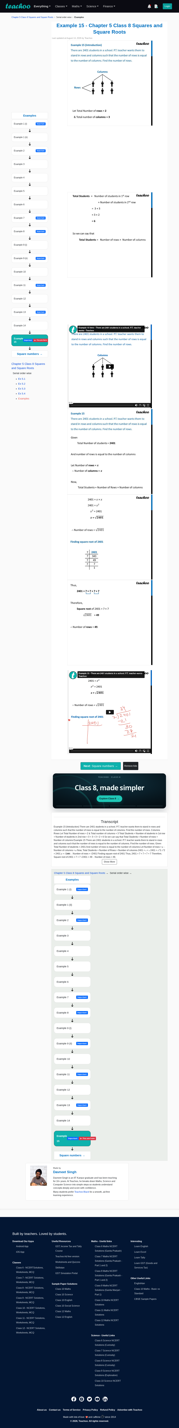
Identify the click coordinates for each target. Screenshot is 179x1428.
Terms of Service (72, 1410)
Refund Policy (107, 1410)
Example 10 (20, 272)
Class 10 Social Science (67, 1306)
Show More (109, 862)
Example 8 (29, 231)
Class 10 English (63, 1300)
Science (91, 6)
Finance (108, 6)
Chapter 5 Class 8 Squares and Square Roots (32, 17)
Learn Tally (139, 1257)
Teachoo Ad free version (67, 1256)
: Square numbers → (101, 766)
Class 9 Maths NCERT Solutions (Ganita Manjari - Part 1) (108, 1290)
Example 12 (20, 298)
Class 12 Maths (63, 1311)
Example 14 (20, 325)
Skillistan (59, 1267)
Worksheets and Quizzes (67, 1262)
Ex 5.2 (21, 383)
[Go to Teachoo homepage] (17, 6)
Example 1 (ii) (21, 137)
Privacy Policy (90, 1410)
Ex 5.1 (21, 378)
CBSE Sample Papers (145, 1299)
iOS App (20, 1252)
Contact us (55, 1410)
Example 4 (19, 177)
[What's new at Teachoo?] (149, 6)
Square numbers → (30, 353)
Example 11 (29, 285)
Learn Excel (140, 1252)
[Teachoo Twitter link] (90, 1399)
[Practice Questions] (156, 6)
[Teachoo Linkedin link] (105, 1399)
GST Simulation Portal (66, 1273)
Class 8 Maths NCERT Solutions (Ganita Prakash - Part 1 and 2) (108, 1275)
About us (42, 1410)
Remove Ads (130, 766)
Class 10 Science (64, 1294)
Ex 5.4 (21, 393)
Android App (22, 1246)
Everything (41, 6)
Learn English (141, 1246)
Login (167, 6)
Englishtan (139, 1283)
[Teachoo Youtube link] (97, 1399)
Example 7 (29, 218)
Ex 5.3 (21, 388)
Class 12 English (63, 1317)
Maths (76, 6)
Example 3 (19, 164)
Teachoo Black (81, 1192)
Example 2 (29, 150)
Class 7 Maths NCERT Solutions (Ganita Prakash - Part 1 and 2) (108, 1261)
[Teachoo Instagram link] (82, 1399)
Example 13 (29, 312)
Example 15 (30, 340)
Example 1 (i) (29, 124)
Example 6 (19, 204)
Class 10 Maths (63, 1289)
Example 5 (19, 191)
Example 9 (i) (20, 245)
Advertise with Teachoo (129, 1410)
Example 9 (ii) (29, 258)
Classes (60, 6)
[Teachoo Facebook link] (74, 1399)
